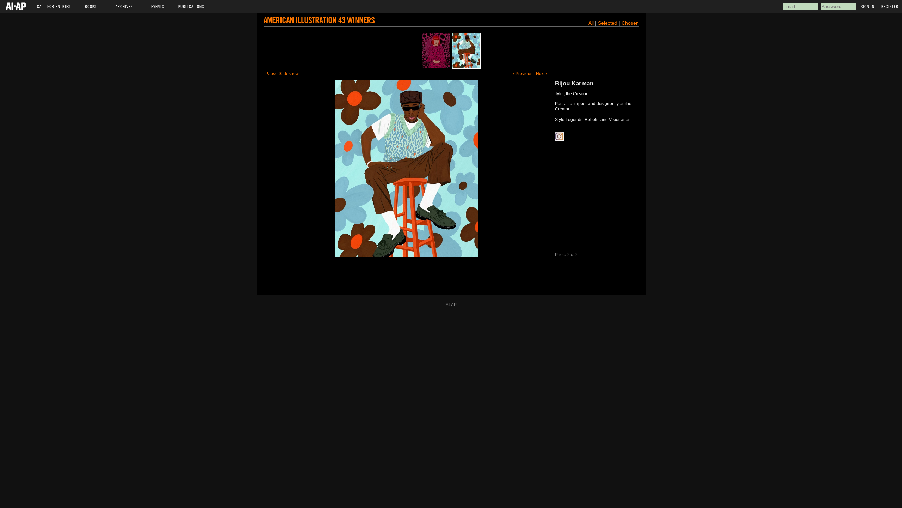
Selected (608, 23)
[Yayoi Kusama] (435, 51)
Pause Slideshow (282, 73)
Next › (541, 73)
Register (889, 6)
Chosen (630, 23)
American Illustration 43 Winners (319, 19)
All (591, 23)
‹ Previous (522, 73)
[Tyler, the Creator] (466, 51)
